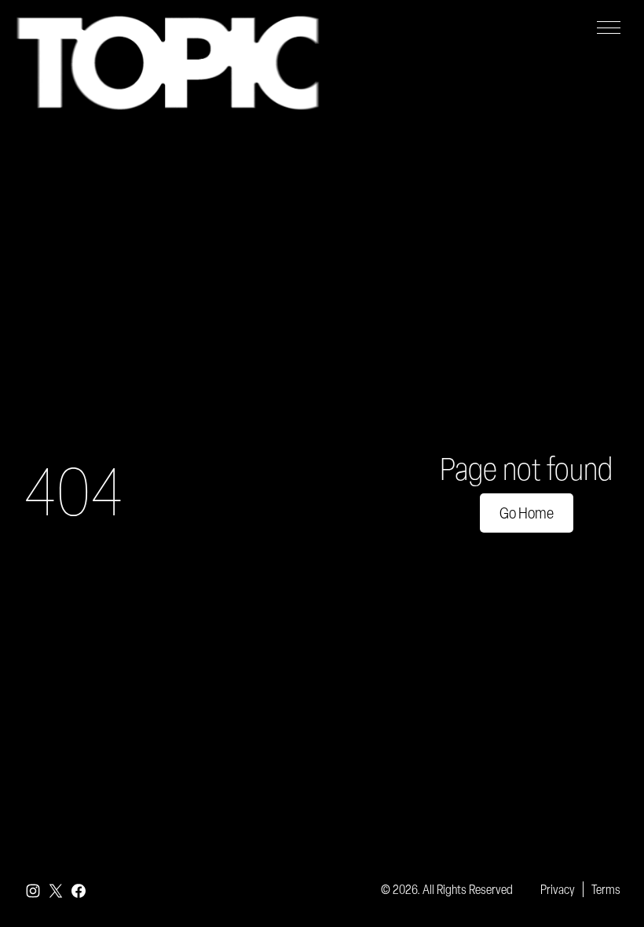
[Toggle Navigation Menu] (608, 27)
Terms (605, 889)
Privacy (557, 889)
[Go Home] (168, 63)
